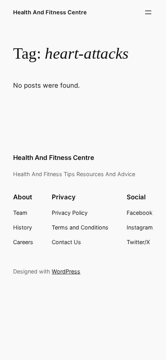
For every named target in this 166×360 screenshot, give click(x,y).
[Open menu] (148, 12)
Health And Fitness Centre (50, 12)
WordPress (66, 271)
